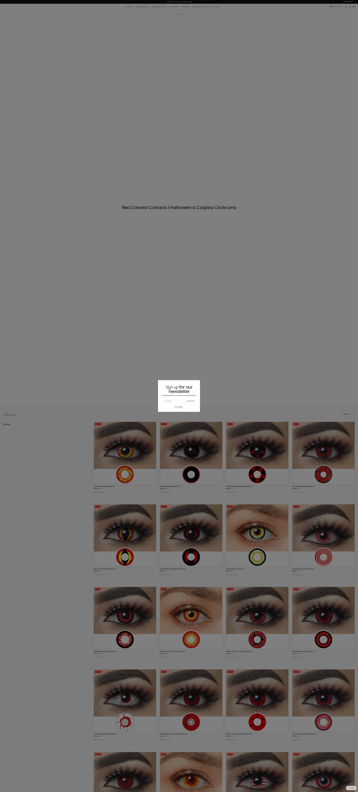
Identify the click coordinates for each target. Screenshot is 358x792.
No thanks (179, 407)
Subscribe (191, 401)
